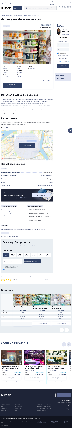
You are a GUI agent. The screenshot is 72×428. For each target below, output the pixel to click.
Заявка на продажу (64, 395)
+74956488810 (23, 198)
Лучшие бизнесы (14, 343)
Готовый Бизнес (9, 15)
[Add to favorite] (20, 352)
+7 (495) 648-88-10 (64, 7)
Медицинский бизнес (18, 15)
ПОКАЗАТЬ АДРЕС (27, 145)
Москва (61, 9)
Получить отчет (41, 195)
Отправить (63, 66)
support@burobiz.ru (66, 409)
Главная (3, 15)
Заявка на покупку (48, 395)
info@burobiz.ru (67, 405)
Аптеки (25, 15)
